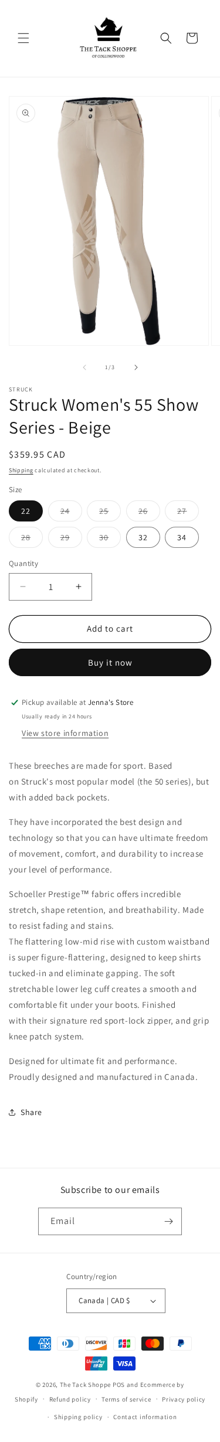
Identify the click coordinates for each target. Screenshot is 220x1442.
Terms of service (126, 1399)
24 (71, 513)
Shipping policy (78, 1417)
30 (110, 539)
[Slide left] (84, 367)
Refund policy (70, 1399)
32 (143, 537)
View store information (65, 733)
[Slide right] (136, 367)
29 (71, 539)
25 (110, 513)
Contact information (145, 1417)
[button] (23, 38)
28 (32, 539)
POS (119, 1384)
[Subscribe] (168, 1221)
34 (182, 537)
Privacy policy (183, 1399)
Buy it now (110, 662)
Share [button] (31, 1112)
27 (188, 513)
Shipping (21, 470)
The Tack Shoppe (85, 1384)
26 (149, 513)
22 (26, 511)
